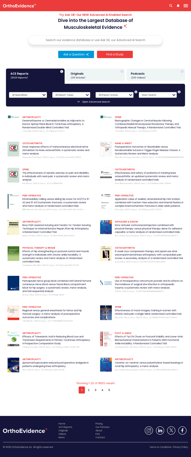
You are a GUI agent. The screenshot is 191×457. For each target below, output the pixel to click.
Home (61, 423)
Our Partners (102, 427)
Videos (62, 433)
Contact (100, 437)
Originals (63, 430)
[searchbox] (95, 40)
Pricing (99, 423)
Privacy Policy (180, 447)
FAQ (98, 433)
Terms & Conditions (161, 447)
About (99, 430)
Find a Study (115, 54)
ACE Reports (65, 427)
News (61, 437)
